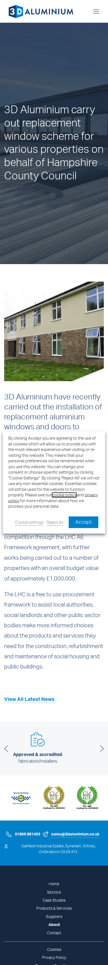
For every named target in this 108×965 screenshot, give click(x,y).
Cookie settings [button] (29, 522)
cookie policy (64, 495)
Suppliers (54, 917)
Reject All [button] (55, 522)
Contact (54, 933)
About (54, 925)
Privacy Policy (54, 958)
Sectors (54, 892)
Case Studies (54, 900)
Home (54, 884)
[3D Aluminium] (38, 11)
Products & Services (54, 908)
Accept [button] (83, 522)
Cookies (54, 950)
